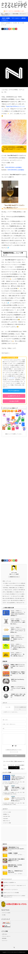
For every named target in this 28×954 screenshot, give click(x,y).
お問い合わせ (4, 934)
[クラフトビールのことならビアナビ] (14, 5)
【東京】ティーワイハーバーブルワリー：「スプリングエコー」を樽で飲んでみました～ (18, 799)
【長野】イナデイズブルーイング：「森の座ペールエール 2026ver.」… (17, 639)
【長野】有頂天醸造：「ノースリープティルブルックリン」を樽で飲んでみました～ (18, 789)
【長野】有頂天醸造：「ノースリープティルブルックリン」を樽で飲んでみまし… (18, 622)
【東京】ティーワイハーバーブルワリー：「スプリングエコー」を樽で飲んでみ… (18, 631)
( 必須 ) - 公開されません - (9, 724)
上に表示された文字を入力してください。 (14, 749)
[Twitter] (14, 947)
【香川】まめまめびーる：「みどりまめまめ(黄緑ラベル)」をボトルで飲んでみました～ (19, 762)
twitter (21, 2)
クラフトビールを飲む (6, 912)
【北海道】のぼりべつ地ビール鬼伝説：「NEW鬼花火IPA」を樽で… (18, 696)
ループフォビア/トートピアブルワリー (11, 889)
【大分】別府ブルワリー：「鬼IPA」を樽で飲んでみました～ (17, 655)
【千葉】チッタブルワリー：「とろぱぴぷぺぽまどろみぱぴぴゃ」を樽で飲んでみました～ (18, 778)
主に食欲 (3, 914)
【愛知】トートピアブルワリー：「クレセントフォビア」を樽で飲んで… (18, 688)
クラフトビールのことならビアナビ (13, 952)
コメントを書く (21, 22)
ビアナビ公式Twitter (14, 390)
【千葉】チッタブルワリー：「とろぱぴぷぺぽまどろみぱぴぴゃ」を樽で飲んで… (18, 614)
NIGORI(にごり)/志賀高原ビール (10, 882)
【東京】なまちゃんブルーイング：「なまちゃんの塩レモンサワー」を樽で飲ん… (18, 647)
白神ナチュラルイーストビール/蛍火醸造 (11, 892)
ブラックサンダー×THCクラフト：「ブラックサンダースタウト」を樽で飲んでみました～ (8, 762)
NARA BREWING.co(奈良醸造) (13, 167)
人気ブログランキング (14, 396)
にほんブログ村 (14, 401)
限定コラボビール (6, 820)
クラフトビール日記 (7, 812)
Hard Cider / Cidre (6, 816)
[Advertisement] (14, 45)
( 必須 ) (5, 719)
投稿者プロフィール (14, 576)
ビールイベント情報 (7, 822)
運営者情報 (4, 938)
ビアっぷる (4, 24)
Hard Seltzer (5, 818)
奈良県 (16, 22)
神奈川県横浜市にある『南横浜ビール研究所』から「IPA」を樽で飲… (18, 673)
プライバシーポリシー (6, 936)
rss (19, 2)
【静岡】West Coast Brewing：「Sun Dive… (18, 680)
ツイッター (12, 377)
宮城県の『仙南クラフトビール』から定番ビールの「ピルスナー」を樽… (18, 666)
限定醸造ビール (9, 22)
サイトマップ (4, 940)
